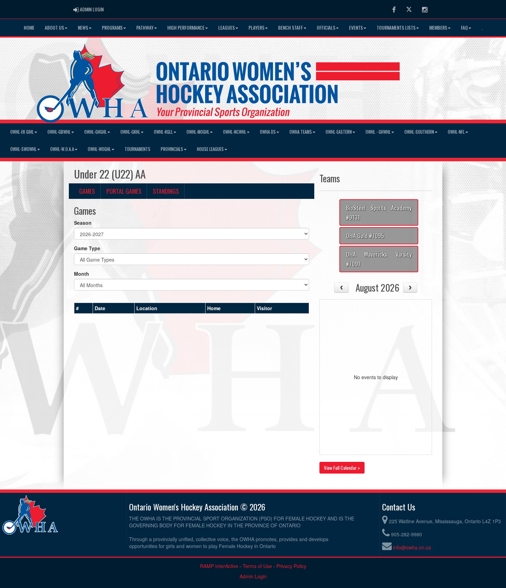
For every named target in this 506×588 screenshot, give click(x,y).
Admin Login (253, 576)
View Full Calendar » (342, 467)
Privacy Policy (291, 565)
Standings (166, 190)
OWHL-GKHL (130, 132)
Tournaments (137, 149)
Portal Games (123, 190)
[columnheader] (83, 308)
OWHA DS (268, 132)
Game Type (87, 248)
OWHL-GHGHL (95, 132)
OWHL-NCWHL (234, 132)
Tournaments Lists (396, 27)
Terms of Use (257, 565)
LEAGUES (226, 27)
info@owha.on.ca (412, 547)
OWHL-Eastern (339, 132)
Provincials (172, 149)
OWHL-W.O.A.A (62, 149)
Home (29, 27)
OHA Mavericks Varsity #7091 (379, 259)
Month (81, 273)
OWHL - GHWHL (378, 132)
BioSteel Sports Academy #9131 (379, 212)
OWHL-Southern (419, 132)
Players (256, 27)
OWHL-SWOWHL (23, 149)
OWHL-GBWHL (59, 132)
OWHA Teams (300, 132)
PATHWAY (145, 27)
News (83, 27)
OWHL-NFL (456, 132)
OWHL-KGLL (163, 132)
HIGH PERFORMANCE (185, 27)
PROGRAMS (112, 27)
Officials (326, 27)
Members (438, 27)
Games (87, 190)
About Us (54, 27)
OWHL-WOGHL (99, 149)
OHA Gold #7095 (365, 235)
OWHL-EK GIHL (22, 132)
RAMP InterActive (219, 565)
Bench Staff (290, 27)
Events (356, 27)
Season (83, 222)
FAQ (464, 27)
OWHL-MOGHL (198, 132)
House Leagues (210, 149)
